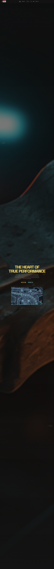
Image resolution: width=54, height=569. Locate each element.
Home (20, 1)
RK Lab (28, 1)
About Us (37, 1)
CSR (31, 1)
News (33, 1)
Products (24, 1)
